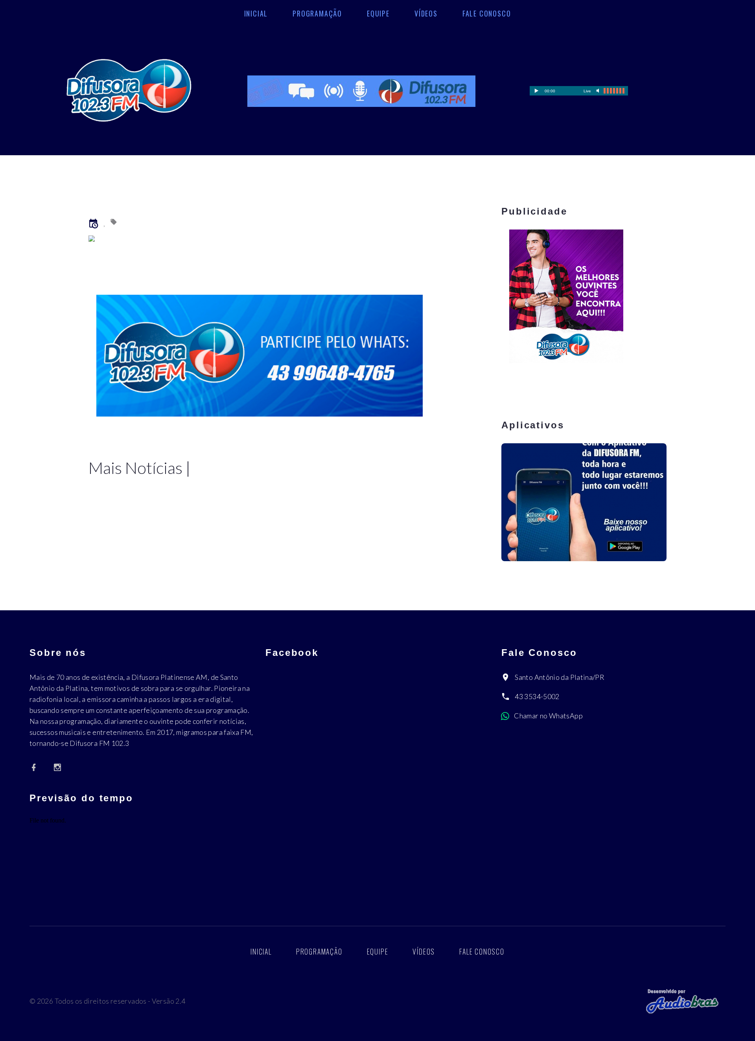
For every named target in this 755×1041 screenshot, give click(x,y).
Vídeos (426, 13)
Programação (317, 13)
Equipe (378, 13)
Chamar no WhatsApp (548, 715)
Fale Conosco (486, 13)
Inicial (256, 13)
